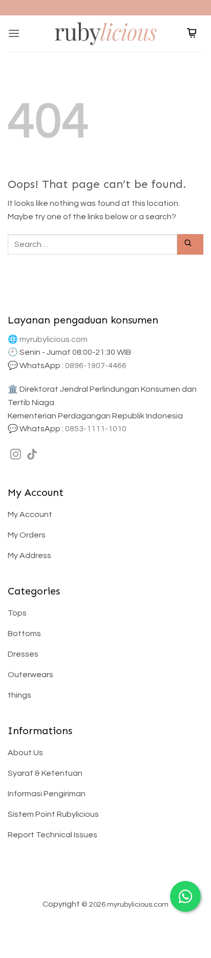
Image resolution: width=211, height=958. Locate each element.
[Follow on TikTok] (32, 455)
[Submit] (190, 244)
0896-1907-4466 (95, 365)
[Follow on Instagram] (15, 455)
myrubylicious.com (53, 339)
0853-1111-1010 (95, 429)
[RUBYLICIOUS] (105, 33)
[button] (14, 33)
